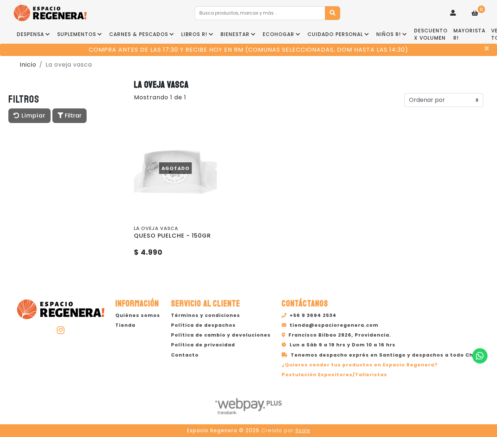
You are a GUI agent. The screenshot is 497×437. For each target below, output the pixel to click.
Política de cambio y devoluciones (221, 335)
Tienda (125, 325)
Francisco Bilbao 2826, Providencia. (340, 335)
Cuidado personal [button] (335, 34)
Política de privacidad (203, 345)
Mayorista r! (469, 34)
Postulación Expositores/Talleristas (334, 375)
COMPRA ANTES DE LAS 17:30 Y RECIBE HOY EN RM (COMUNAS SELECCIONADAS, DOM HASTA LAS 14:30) (248, 49)
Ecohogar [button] (278, 34)
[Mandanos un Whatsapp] (480, 355)
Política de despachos (203, 325)
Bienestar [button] (235, 34)
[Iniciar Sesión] (453, 13)
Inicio (28, 64)
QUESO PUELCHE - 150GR (172, 235)
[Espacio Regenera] (50, 13)
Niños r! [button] (388, 34)
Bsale (302, 430)
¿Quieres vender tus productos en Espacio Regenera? (360, 365)
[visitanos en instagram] (60, 330)
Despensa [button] (30, 34)
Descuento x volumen (431, 34)
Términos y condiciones (205, 315)
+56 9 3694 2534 (313, 315)
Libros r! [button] (194, 34)
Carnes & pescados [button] (138, 34)
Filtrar (72, 115)
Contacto (185, 355)
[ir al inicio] (60, 308)
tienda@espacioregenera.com (334, 325)
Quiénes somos (137, 315)
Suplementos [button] (76, 34)
